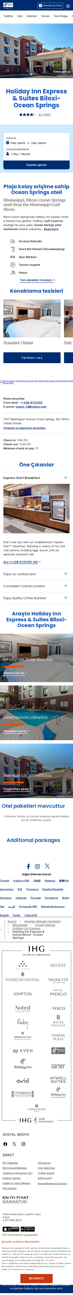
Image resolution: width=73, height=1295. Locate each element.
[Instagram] (23, 1144)
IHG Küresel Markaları (15, 1167)
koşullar (29, 1256)
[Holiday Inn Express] (8, 5)
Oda (20, 16)
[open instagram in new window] (36, 866)
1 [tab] (31, 74)
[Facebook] (6, 1144)
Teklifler (8, 16)
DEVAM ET (36, 1278)
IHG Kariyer (44, 1162)
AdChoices (44, 1178)
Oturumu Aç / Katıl (52, 5)
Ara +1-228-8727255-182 (20, 562)
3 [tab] (36, 74)
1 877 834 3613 (12, 1220)
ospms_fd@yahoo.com (31, 406)
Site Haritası (10, 1188)
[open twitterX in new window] (45, 866)
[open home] (2, 929)
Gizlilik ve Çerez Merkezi (16, 1183)
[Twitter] (14, 1144)
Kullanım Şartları (12, 1178)
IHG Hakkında (10, 1162)
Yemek (45, 16)
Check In (11, 138)
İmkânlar (32, 16)
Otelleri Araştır (46, 1173)
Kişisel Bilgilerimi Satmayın (52, 1183)
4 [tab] (39, 74)
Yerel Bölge (60, 16)
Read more (51, 229)
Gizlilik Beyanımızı (17, 1269)
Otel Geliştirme (46, 1167)
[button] (68, 6)
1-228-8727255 (31, 402)
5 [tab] (41, 74)
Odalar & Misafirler (17, 149)
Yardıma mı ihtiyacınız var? (18, 1173)
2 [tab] (34, 74)
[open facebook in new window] (26, 866)
